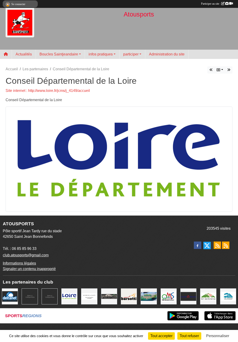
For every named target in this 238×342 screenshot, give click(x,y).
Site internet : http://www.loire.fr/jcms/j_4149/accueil (48, 91)
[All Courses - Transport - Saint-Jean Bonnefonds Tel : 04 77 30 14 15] (228, 296)
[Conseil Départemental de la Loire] (119, 159)
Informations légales (19, 263)
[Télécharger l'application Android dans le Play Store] (183, 315)
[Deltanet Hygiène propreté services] (10, 296)
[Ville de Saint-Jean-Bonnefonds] (208, 296)
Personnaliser (217, 336)
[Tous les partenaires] (220, 70)
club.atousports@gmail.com (26, 255)
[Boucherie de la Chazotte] (89, 296)
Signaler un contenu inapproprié (29, 269)
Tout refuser (189, 336)
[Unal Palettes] (149, 296)
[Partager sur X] (207, 245)
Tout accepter (161, 336)
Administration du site (167, 54)
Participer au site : (211, 3)
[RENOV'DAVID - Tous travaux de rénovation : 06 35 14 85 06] (30, 296)
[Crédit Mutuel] (188, 296)
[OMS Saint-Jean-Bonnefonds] (228, 70)
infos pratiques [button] (101, 54)
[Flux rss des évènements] (225, 245)
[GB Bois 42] (211, 70)
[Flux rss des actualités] (217, 245)
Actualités (24, 54)
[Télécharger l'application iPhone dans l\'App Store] (220, 315)
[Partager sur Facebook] (197, 245)
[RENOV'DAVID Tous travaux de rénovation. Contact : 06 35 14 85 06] (50, 296)
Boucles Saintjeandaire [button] (59, 54)
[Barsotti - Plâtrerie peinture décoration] (129, 296)
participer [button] (131, 54)
